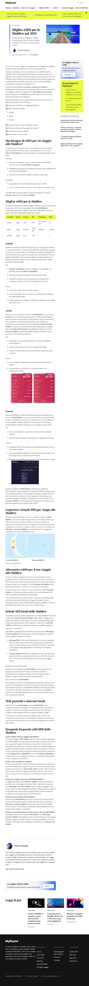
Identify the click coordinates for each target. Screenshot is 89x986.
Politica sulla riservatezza (50, 976)
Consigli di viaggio (43, 967)
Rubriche (16, 8)
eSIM (7, 155)
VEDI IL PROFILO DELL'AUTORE (15, 869)
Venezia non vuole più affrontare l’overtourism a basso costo (72, 121)
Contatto (57, 960)
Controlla (67, 75)
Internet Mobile (42, 964)
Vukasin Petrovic (72, 922)
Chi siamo (57, 957)
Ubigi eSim (72, 958)
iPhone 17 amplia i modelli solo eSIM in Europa (75, 916)
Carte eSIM (31, 910)
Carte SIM (40, 958)
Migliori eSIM (44, 8)
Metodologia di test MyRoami (59, 953)
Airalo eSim (73, 961)
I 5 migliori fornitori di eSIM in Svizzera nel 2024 (71, 137)
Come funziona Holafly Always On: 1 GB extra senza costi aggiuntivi (55, 917)
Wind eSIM (9, 582)
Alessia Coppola (24, 50)
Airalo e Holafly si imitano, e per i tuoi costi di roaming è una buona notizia (35, 919)
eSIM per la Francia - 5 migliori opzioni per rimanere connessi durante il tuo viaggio (71, 129)
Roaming (40, 961)
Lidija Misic (31, 926)
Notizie (8, 8)
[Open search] (78, 3)
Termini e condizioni (32, 976)
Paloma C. (50, 924)
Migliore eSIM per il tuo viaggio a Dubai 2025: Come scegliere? (72, 145)
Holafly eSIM (73, 952)
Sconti (39, 952)
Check (47, 886)
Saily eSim (72, 955)
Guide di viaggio (68, 8)
